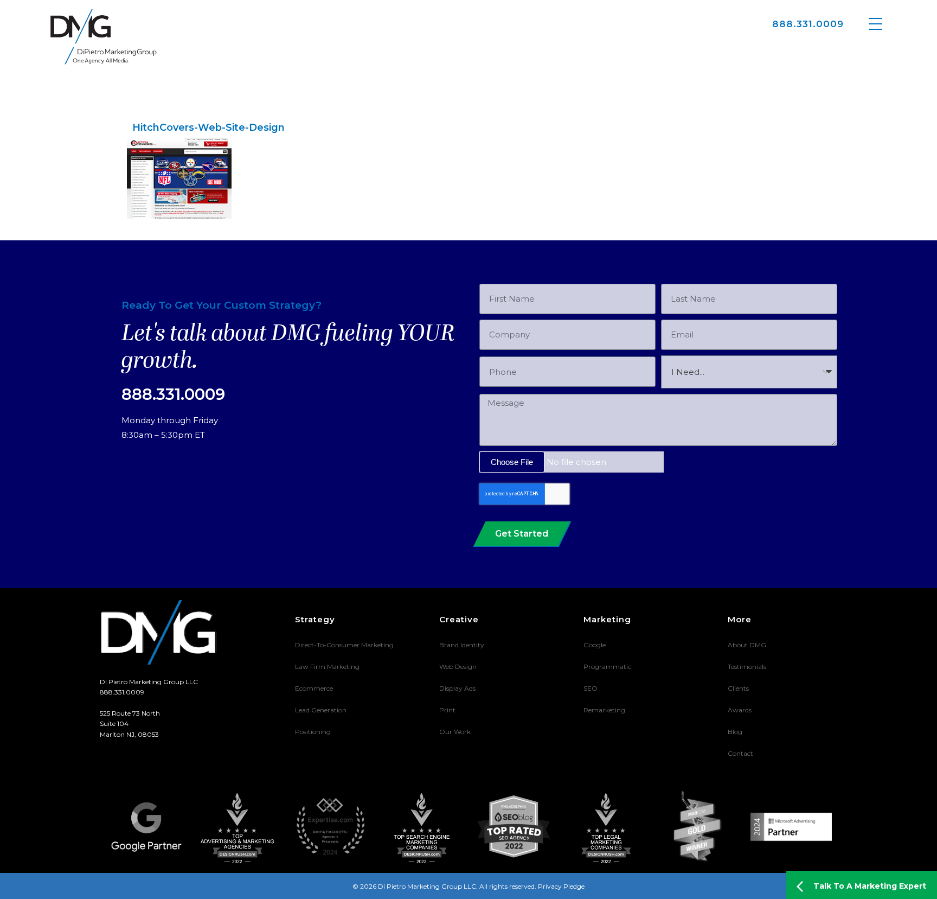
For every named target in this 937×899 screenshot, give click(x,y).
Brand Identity (461, 645)
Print (447, 710)
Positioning (313, 732)
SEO (590, 688)
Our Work (455, 732)
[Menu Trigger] (875, 23)
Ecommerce (314, 688)
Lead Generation (320, 710)
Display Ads (457, 688)
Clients (738, 688)
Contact (740, 753)
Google (594, 645)
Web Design (458, 666)
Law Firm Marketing (327, 666)
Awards (740, 710)
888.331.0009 (808, 23)
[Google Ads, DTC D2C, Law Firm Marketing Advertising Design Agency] (103, 37)
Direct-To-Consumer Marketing (344, 645)
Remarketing (604, 710)
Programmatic (607, 666)
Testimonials (747, 666)
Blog (735, 732)
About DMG (747, 645)
